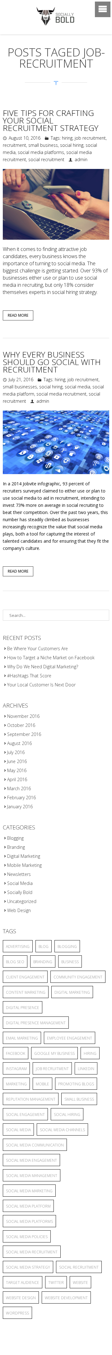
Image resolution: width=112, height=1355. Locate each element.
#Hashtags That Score (29, 676)
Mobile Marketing (24, 865)
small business (43, 145)
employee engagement (69, 1038)
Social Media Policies (27, 1236)
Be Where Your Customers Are (37, 648)
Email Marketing (22, 1038)
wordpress (17, 1313)
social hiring (71, 145)
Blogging (15, 838)
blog (44, 946)
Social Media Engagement (31, 1160)
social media (77, 387)
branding (42, 961)
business (70, 961)
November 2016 (23, 716)
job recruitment (90, 138)
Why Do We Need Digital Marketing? (42, 667)
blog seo (15, 961)
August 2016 (19, 743)
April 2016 (17, 779)
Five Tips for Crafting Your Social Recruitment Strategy (50, 120)
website (80, 1282)
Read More (18, 315)
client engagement (25, 977)
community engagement (78, 977)
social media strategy (28, 1267)
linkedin (86, 1068)
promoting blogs (76, 1084)
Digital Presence (22, 1007)
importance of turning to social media (44, 263)
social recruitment (46, 159)
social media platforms (41, 152)
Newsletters (19, 874)
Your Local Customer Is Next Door (41, 685)
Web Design (19, 910)
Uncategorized (21, 901)
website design (21, 1297)
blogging (67, 946)
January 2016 (20, 807)
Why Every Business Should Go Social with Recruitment (52, 362)
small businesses (20, 387)
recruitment (14, 145)
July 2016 (16, 752)
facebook (15, 1053)
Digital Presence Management (36, 1023)
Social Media (20, 883)
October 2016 (21, 725)
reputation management (30, 1099)
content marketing (25, 992)
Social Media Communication (35, 1145)
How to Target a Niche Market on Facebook (51, 658)
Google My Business (54, 1053)
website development (66, 1297)
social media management (31, 1175)
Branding (16, 847)
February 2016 (21, 797)
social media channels (62, 1129)
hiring (67, 138)
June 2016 (17, 761)
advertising (18, 946)
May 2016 (16, 770)
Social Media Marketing (29, 1191)
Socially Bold (19, 892)
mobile (42, 1084)
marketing (16, 1084)
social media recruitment (61, 394)
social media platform (28, 1206)
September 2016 (24, 734)
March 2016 (19, 788)
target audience (22, 1282)
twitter (56, 1282)
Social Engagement (25, 1114)
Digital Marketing (23, 856)
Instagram (16, 1068)
